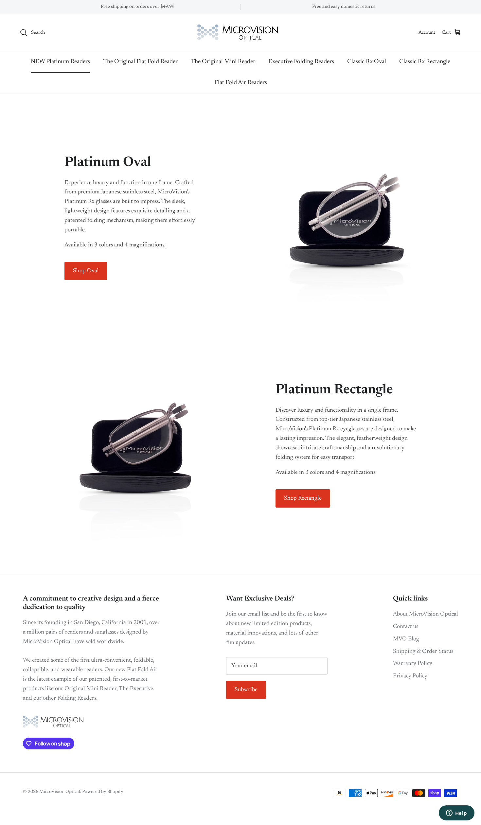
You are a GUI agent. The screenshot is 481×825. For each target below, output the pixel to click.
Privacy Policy (410, 676)
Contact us (405, 627)
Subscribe (246, 690)
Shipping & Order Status (423, 652)
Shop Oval (86, 271)
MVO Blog (406, 639)
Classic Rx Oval (366, 61)
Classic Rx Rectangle (424, 61)
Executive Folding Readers (301, 61)
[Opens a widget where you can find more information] (456, 813)
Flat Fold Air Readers (240, 83)
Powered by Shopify (102, 792)
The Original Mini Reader (223, 61)
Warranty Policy (412, 664)
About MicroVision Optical (425, 614)
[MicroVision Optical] (240, 33)
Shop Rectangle (303, 498)
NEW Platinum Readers (60, 61)
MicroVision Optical (59, 792)
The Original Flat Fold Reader (140, 61)
